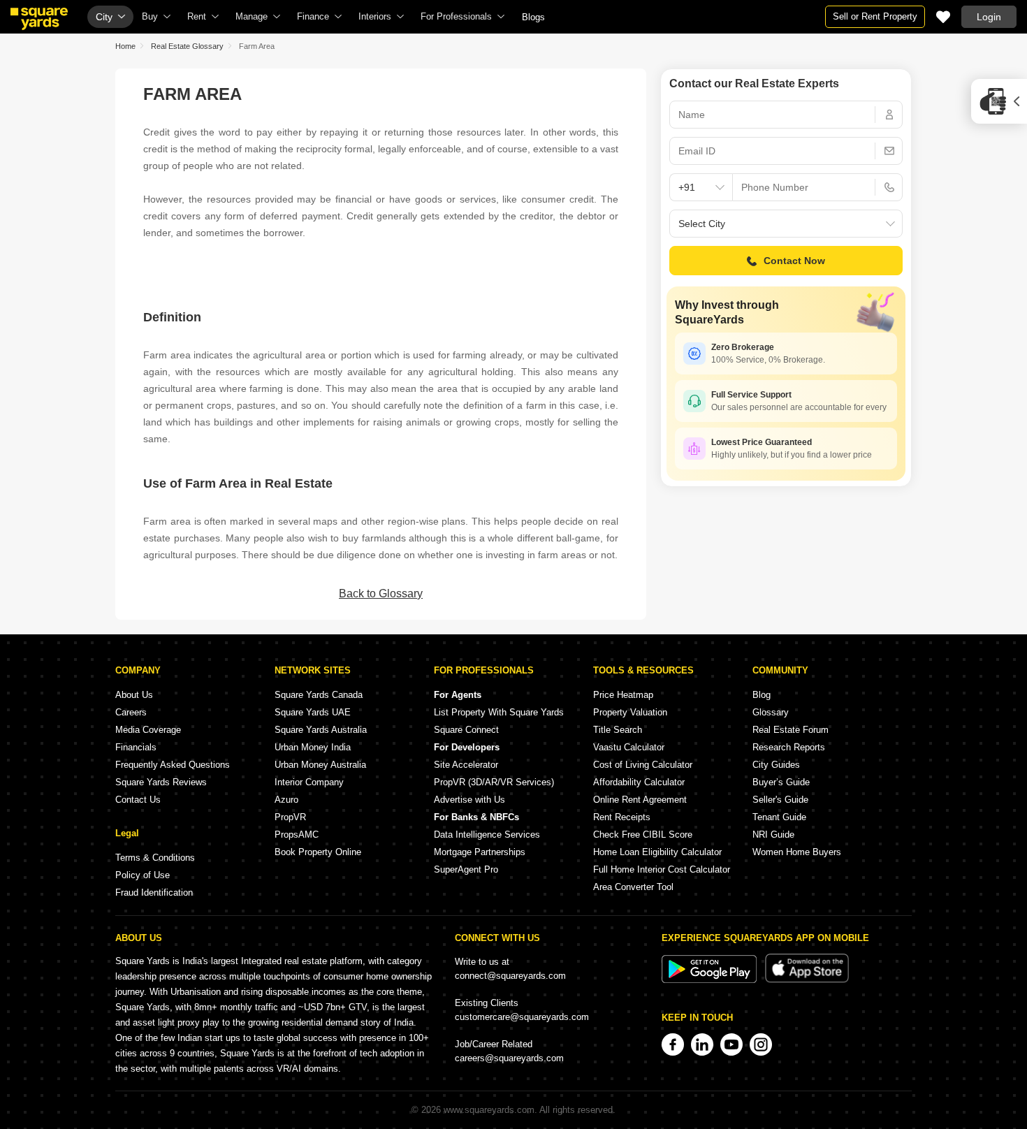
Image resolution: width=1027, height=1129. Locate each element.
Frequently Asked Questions (172, 764)
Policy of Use (142, 875)
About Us (134, 695)
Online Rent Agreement (640, 799)
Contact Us (138, 799)
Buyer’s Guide (781, 782)
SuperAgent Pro (466, 869)
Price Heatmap (623, 695)
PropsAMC (297, 834)
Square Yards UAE (313, 712)
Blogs (533, 17)
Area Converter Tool (633, 887)
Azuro (286, 799)
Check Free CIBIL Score (642, 834)
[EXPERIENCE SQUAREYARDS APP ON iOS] (807, 980)
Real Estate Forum (790, 729)
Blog (761, 695)
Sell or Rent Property (875, 16)
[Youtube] (731, 1044)
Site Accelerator (466, 764)
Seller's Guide (780, 799)
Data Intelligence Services (487, 834)
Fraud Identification (154, 892)
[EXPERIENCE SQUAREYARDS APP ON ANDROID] (710, 980)
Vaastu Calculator (628, 747)
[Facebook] (673, 1044)
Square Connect (466, 729)
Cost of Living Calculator (642, 764)
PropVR (290, 817)
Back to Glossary (381, 593)
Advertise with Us (469, 799)
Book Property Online (318, 852)
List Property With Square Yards (499, 712)
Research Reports (788, 747)
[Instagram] (761, 1044)
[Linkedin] (702, 1044)
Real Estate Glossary (187, 46)
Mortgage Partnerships (479, 852)
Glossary (770, 712)
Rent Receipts (621, 817)
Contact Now (794, 260)
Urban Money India (313, 747)
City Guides (776, 764)
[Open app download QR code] (999, 101)
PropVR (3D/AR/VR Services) (494, 782)
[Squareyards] (39, 18)
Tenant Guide (779, 817)
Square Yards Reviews (161, 782)
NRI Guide (773, 834)
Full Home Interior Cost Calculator (661, 869)
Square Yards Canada (319, 695)
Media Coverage (148, 729)
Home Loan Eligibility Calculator (657, 852)
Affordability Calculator (639, 782)
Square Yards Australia (321, 729)
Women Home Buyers (796, 852)
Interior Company (309, 782)
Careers (131, 712)
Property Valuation (630, 712)
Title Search (617, 729)
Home (125, 46)
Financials (135, 747)
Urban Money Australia (320, 764)
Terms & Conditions (155, 857)
